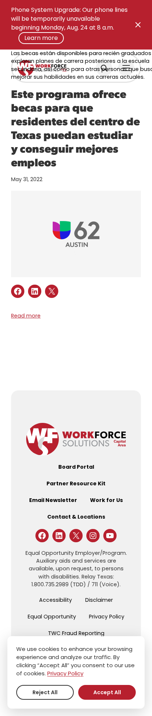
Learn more (41, 38)
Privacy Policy (65, 673)
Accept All (107, 692)
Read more (26, 315)
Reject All (45, 692)
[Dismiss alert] (138, 25)
